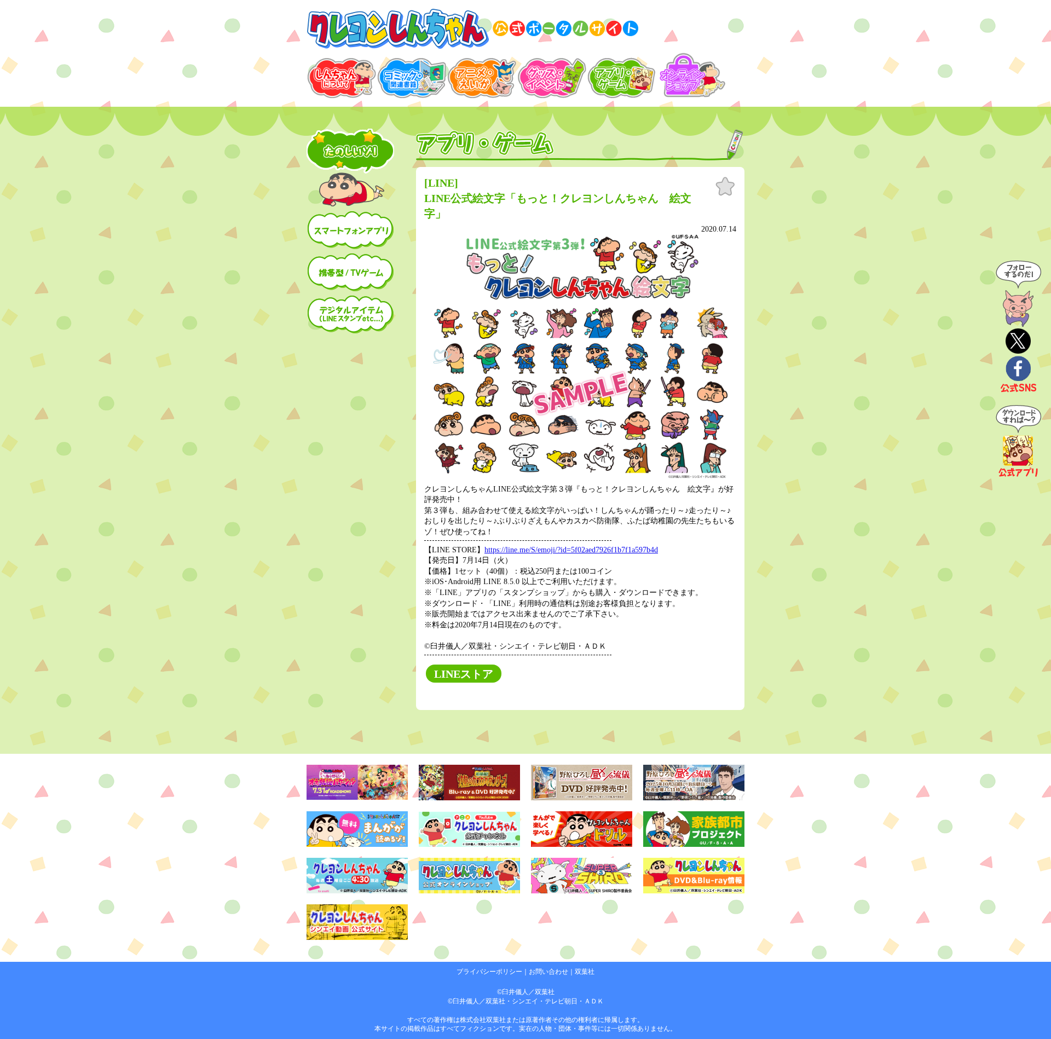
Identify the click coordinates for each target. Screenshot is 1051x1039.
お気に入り (725, 186)
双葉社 (584, 971)
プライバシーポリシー (489, 971)
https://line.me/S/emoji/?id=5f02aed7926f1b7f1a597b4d (571, 550)
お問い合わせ (548, 971)
